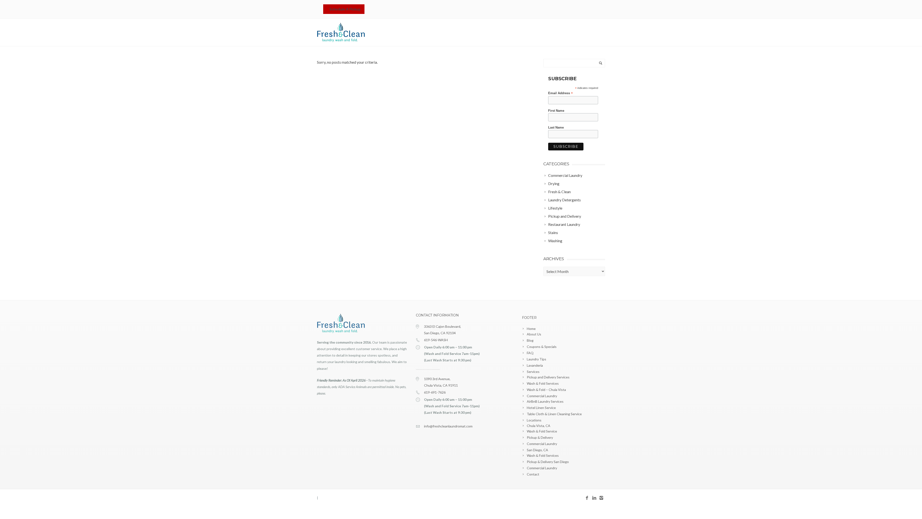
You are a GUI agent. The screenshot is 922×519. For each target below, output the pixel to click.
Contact (594, 33)
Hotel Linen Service (541, 408)
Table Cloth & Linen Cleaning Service (554, 414)
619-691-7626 (435, 392)
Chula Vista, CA (538, 426)
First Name (556, 110)
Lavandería (511, 33)
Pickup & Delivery (540, 437)
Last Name (556, 127)
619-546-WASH (436, 340)
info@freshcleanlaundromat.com (448, 426)
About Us (534, 334)
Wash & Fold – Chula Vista (546, 390)
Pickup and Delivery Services (548, 377)
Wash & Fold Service (542, 431)
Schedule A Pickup (345, 9)
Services (536, 33)
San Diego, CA (537, 450)
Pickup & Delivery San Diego (548, 462)
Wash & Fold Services (543, 383)
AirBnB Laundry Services (545, 401)
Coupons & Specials (542, 347)
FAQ (530, 353)
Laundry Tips (536, 359)
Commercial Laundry (542, 396)
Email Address (560, 93)
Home (484, 33)
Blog (530, 340)
